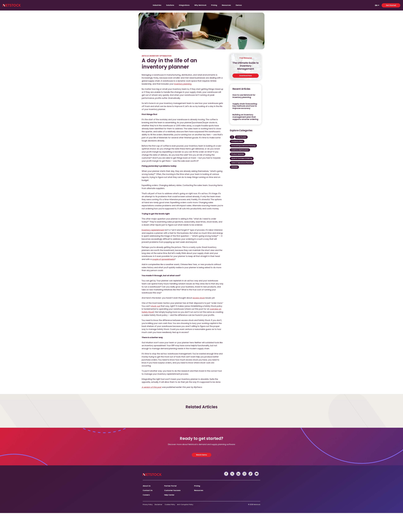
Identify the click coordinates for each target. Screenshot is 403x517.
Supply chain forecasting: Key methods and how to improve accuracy (244, 106)
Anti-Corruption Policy (185, 504)
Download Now (245, 76)
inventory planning (182, 84)
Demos (239, 5)
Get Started (391, 5)
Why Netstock (200, 5)
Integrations (184, 5)
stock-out (155, 306)
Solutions (170, 5)
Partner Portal (170, 486)
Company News (237, 141)
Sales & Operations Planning (241, 163)
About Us (146, 486)
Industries (157, 5)
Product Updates (237, 154)
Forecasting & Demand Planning (243, 146)
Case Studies (241, 137)
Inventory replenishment (153, 230)
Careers (146, 495)
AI (232, 137)
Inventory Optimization (160, 56)
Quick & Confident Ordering (241, 158)
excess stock (199, 298)
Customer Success (172, 490)
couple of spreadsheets (163, 259)
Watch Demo (201, 455)
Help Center (169, 495)
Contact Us (147, 490)
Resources (226, 5)
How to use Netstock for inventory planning (243, 96)
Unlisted (234, 167)
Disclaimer (158, 504)
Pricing (214, 5)
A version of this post (151, 387)
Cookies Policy (170, 504)
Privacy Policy (148, 504)
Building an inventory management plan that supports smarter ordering (245, 116)
